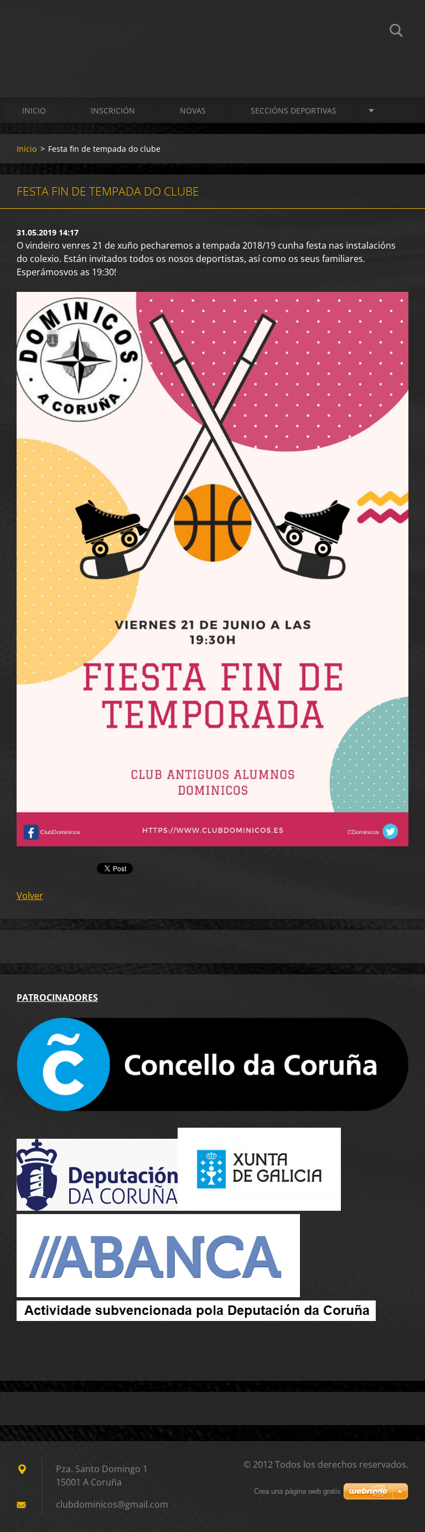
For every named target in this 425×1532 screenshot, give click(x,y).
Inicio (34, 110)
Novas (193, 110)
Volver (30, 896)
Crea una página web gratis (297, 1491)
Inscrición (113, 110)
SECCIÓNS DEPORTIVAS (293, 110)
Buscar (396, 32)
